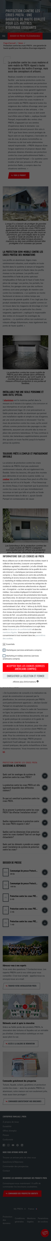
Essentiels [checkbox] (10, 644)
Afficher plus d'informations (24, 682)
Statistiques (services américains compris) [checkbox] (24, 650)
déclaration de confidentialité (20, 629)
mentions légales (10, 632)
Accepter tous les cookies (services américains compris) (26, 667)
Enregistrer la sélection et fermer (25, 676)
